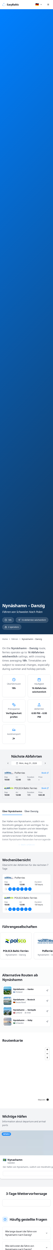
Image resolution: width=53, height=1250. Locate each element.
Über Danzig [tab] (31, 811)
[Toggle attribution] (47, 1099)
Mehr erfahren (28, 844)
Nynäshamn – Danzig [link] (32, 639)
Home (5, 639)
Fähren (14, 639)
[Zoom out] (47, 1054)
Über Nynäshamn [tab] (12, 811)
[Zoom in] (47, 1050)
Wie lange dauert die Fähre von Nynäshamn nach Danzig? (21, 1233)
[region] (26, 1074)
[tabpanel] (26, 831)
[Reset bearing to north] (47, 1058)
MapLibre (41, 1099)
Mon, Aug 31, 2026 (28, 763)
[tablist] (26, 812)
